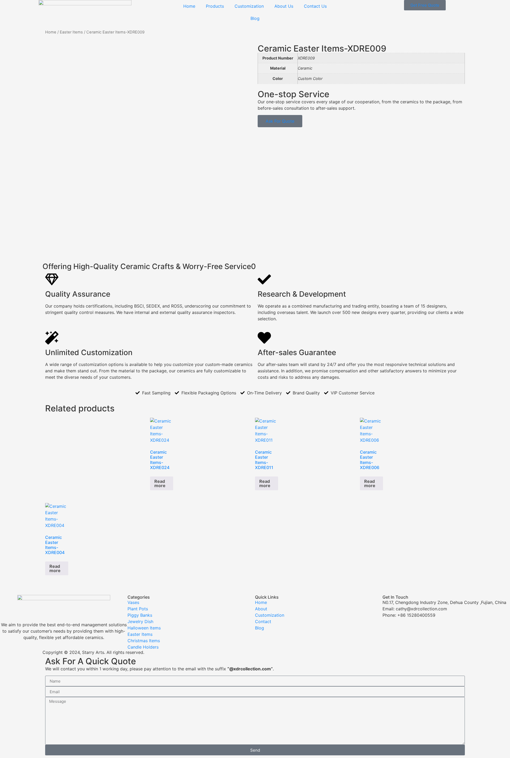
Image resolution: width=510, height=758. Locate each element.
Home (189, 6)
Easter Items (71, 32)
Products (215, 6)
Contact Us (315, 6)
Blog (255, 18)
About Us (283, 6)
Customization (249, 6)
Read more (159, 483)
